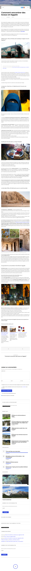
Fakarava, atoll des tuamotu (12, 462)
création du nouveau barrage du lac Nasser (22, 222)
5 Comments (7, 459)
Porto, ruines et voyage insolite (9, 536)
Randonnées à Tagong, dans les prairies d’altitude (17, 466)
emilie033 (3, 541)
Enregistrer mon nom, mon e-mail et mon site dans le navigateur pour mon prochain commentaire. (15, 384)
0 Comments (13, 417)
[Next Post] (23, 348)
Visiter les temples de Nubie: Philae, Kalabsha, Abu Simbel (4, 333)
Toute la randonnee (6, 499)
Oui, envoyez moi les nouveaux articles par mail (9, 393)
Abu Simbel (23, 31)
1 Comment (13, 430)
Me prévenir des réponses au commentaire (8, 395)
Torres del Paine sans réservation (13, 451)
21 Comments (8, 453)
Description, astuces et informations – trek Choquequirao (15, 457)
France (13, 433)
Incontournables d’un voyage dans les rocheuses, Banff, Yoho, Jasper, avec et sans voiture (20, 422)
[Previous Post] (8, 348)
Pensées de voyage (15, 3)
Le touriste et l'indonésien (22, 332)
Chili (6, 450)
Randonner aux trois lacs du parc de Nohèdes (19, 435)
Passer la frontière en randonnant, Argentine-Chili (14, 534)
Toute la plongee (6, 485)
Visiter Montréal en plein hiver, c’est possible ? (19, 429)
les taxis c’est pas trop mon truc (20, 72)
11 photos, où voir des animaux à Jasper (19, 416)
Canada (13, 414)
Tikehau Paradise (4, 539)
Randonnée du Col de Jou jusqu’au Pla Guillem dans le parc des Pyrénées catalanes (20, 442)
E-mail (3, 508)
